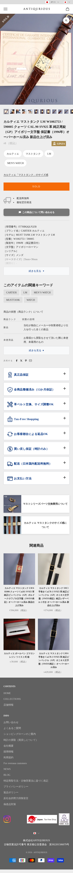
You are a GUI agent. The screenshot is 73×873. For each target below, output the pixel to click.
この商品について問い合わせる (38, 212)
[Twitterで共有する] (21, 360)
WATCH (31, 300)
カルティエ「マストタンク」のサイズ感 (26, 175)
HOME (7, 693)
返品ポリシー (11, 792)
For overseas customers (15, 763)
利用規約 (8, 757)
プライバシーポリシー (16, 786)
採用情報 (8, 751)
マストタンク (33, 154)
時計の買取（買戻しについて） (21, 740)
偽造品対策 (10, 804)
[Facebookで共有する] (16, 360)
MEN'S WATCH (15, 163)
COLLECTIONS (12, 699)
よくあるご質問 (12, 728)
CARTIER (11, 292)
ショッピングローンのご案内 (20, 734)
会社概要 (8, 746)
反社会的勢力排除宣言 (16, 798)
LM (49, 154)
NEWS (7, 769)
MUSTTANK (13, 300)
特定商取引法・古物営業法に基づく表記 (26, 780)
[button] (36, 376)
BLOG (7, 775)
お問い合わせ (11, 722)
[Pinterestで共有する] (25, 360)
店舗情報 (8, 705)
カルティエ (13, 154)
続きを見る (35, 271)
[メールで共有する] (30, 360)
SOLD (36, 186)
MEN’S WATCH (42, 292)
